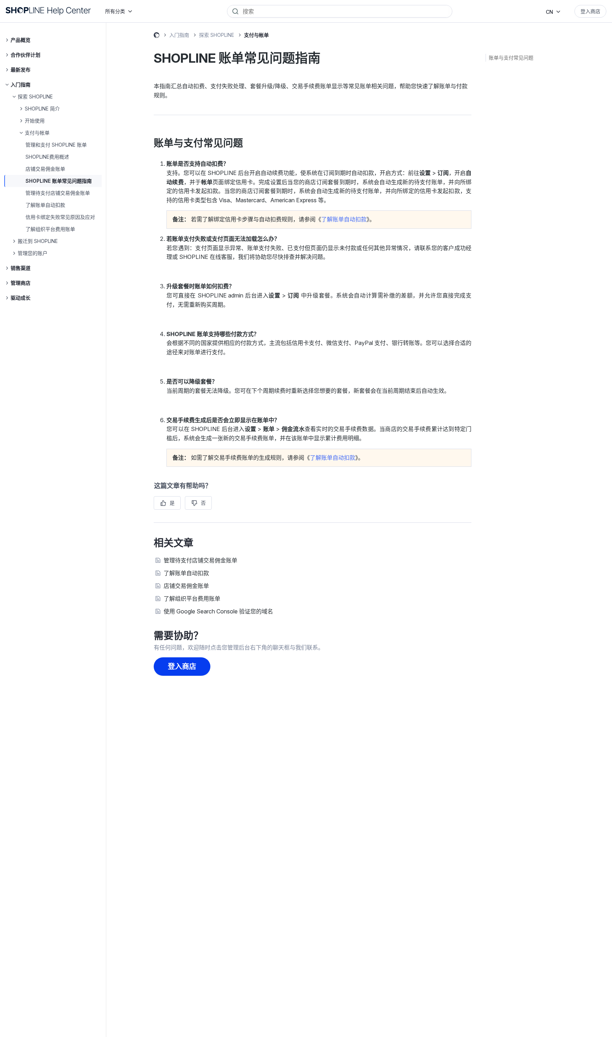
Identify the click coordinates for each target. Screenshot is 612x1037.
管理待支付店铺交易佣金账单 (58, 193)
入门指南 (179, 35)
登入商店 (590, 11)
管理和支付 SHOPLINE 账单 (56, 145)
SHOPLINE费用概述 (47, 157)
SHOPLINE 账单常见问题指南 (59, 181)
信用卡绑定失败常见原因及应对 (60, 217)
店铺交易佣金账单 (45, 169)
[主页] (48, 11)
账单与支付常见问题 (511, 58)
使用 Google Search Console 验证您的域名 (218, 611)
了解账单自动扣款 (45, 205)
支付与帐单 (256, 35)
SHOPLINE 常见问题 (156, 36)
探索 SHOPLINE (216, 35)
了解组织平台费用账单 (50, 229)
